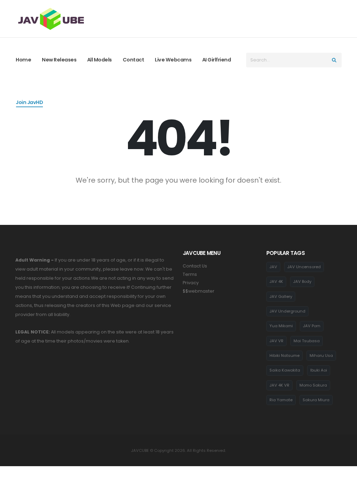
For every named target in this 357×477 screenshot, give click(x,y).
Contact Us (195, 266)
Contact (133, 59)
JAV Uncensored (304, 267)
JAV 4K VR (279, 385)
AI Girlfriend (216, 59)
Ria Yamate (281, 400)
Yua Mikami (281, 326)
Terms (190, 274)
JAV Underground (287, 311)
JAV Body (302, 281)
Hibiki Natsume (284, 355)
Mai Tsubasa (307, 341)
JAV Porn (311, 326)
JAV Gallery (280, 296)
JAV (273, 267)
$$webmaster (198, 291)
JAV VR (276, 341)
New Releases (59, 59)
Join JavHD (29, 102)
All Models (99, 59)
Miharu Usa (321, 355)
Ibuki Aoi (318, 370)
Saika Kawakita (284, 370)
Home (23, 59)
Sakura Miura (316, 400)
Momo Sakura (313, 385)
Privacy (191, 283)
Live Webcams (173, 59)
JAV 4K (276, 281)
